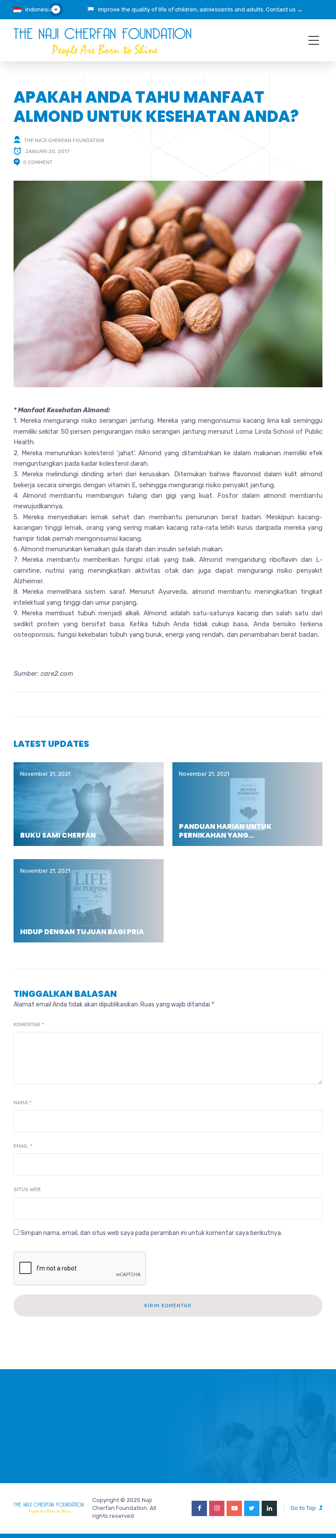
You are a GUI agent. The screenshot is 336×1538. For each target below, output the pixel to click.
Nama (23, 1102)
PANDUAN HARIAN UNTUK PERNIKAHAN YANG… (225, 830)
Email (23, 1146)
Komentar (29, 1024)
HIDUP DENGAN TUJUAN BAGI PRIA (82, 932)
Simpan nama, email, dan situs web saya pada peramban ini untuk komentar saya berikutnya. (151, 1233)
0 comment (37, 162)
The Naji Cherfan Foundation (64, 140)
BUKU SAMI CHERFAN (58, 835)
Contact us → (284, 9)
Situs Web (27, 1189)
